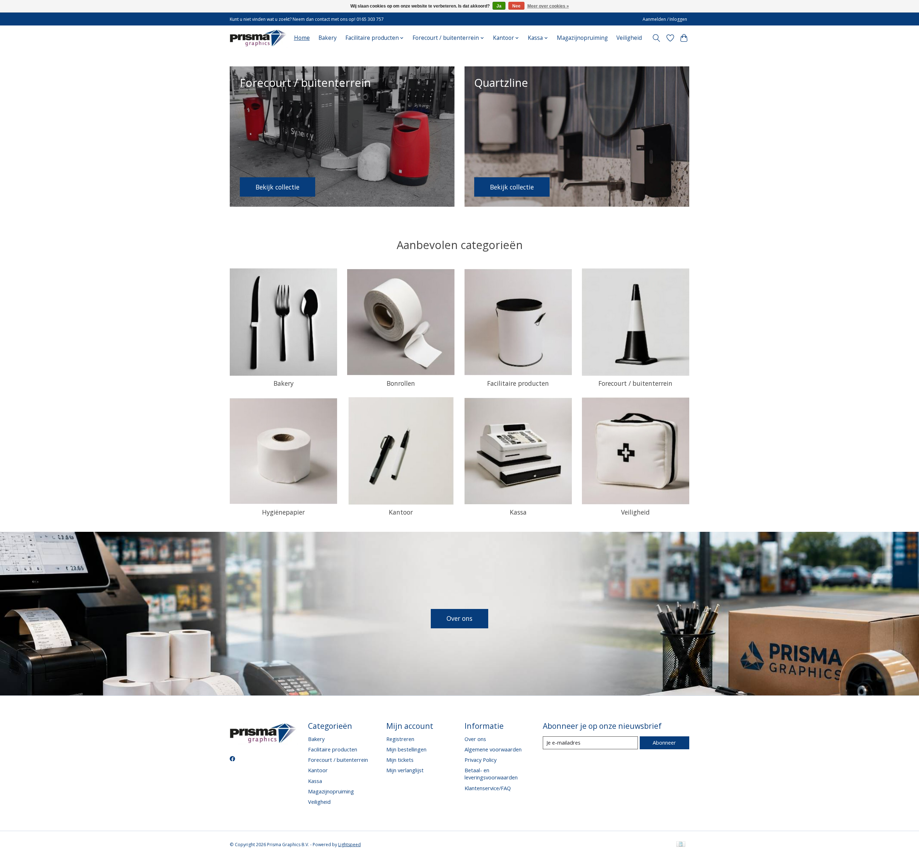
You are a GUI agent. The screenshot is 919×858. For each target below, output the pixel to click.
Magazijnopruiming (582, 38)
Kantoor (401, 512)
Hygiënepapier (283, 512)
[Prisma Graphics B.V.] (259, 38)
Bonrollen (401, 383)
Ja (499, 6)
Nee (516, 6)
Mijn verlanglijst (405, 770)
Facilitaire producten (518, 383)
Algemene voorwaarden (493, 749)
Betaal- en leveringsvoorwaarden (491, 773)
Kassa (518, 512)
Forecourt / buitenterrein (635, 383)
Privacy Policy (480, 759)
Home (302, 38)
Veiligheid (629, 38)
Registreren (400, 738)
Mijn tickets (400, 759)
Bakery (327, 38)
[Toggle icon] (656, 38)
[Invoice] (680, 844)
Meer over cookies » (548, 6)
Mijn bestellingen (406, 749)
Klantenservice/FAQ (488, 788)
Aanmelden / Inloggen (665, 19)
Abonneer (664, 742)
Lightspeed (349, 844)
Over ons (459, 618)
